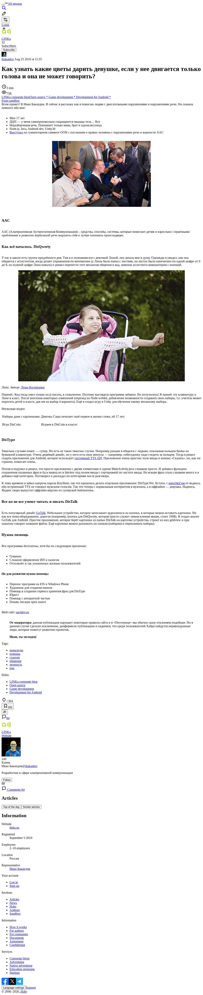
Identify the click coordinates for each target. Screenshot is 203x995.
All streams (15, 3)
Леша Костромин (33, 387)
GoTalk (41, 513)
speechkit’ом (177, 483)
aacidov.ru (22, 612)
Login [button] (5, 25)
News (13, 903)
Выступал (16, 132)
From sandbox (11, 100)
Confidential (17, 945)
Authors (15, 910)
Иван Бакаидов (20, 868)
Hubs (13, 906)
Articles (14, 899)
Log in (14, 882)
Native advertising (21, 965)
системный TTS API (88, 458)
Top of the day (11, 806)
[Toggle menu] (3, 4)
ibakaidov (8, 59)
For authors (17, 930)
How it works (18, 927)
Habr (23, 991)
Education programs (22, 969)
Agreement (16, 941)
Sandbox (15, 913)
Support (31, 987)
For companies (19, 934)
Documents (17, 937)
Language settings (13, 987)
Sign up (14, 886)
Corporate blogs (20, 958)
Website (6, 735)
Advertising (17, 962)
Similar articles (31, 806)
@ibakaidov (29, 766)
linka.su (14, 827)
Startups (15, 972)
